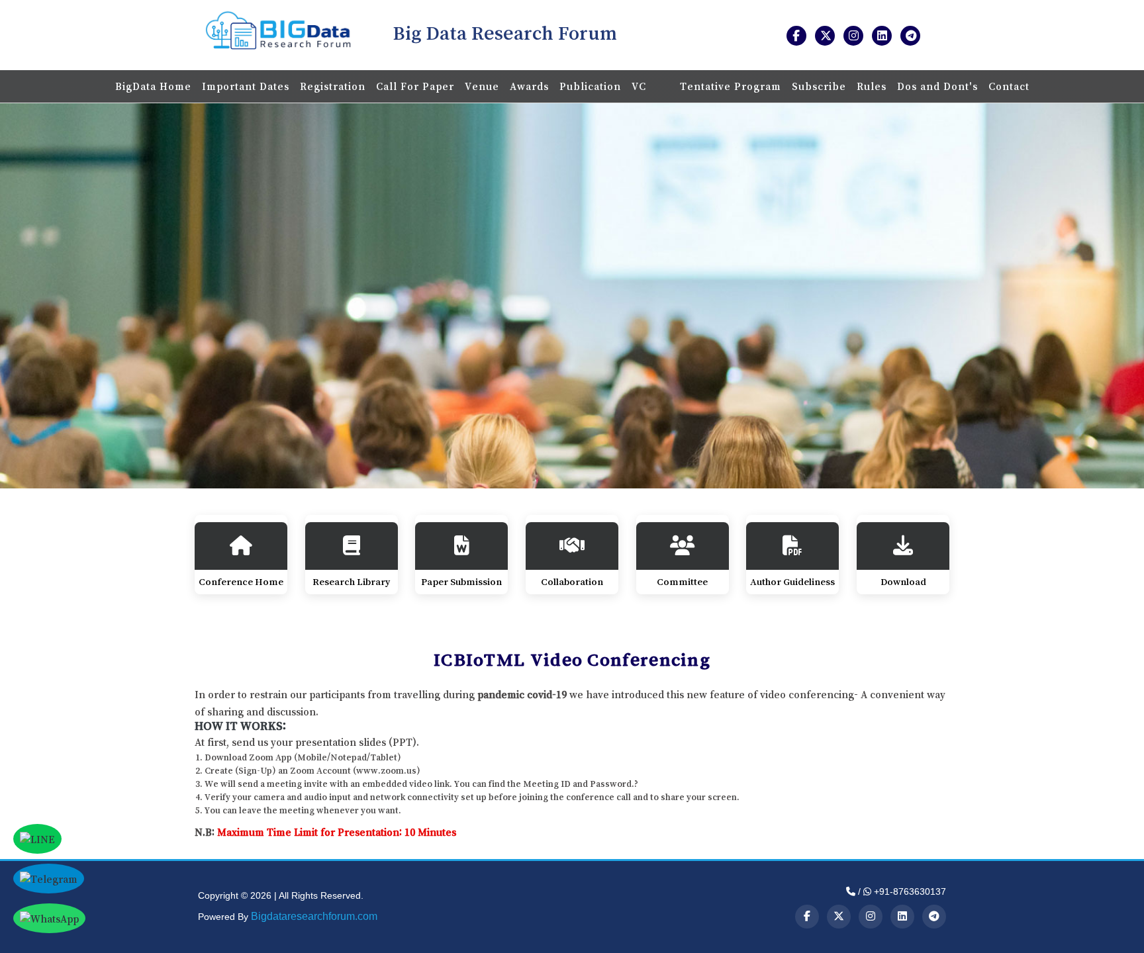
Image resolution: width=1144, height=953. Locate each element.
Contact (1008, 86)
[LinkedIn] (902, 917)
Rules (871, 86)
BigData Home (153, 86)
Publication (590, 86)
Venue (482, 86)
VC (640, 86)
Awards (529, 86)
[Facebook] (807, 917)
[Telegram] (934, 917)
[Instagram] (870, 917)
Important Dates (245, 86)
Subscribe (819, 86)
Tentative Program (730, 86)
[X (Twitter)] (839, 917)
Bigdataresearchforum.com (314, 916)
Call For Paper (415, 86)
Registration (332, 86)
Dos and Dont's (937, 86)
